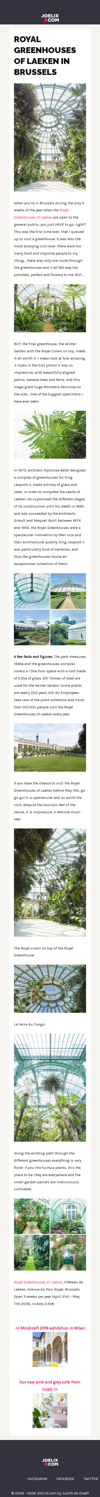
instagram (37, 1479)
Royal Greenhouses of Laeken (38, 1282)
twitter (90, 1479)
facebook (65, 1479)
